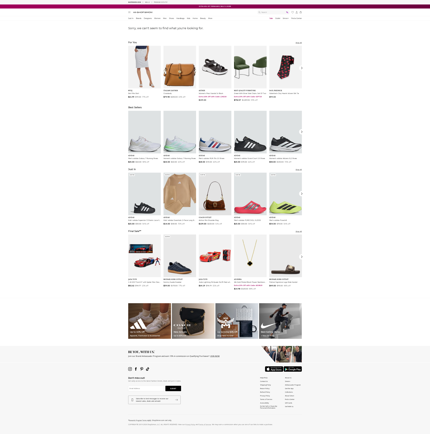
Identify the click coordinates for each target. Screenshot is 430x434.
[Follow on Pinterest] (142, 370)
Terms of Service (266, 399)
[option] (144, 72)
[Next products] (301, 68)
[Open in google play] (293, 371)
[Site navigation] (129, 12)
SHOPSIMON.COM (134, 2)
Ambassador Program (293, 385)
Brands (138, 18)
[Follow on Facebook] (136, 370)
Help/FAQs (264, 378)
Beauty (203, 18)
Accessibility (264, 403)
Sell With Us (289, 406)
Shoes (171, 18)
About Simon (289, 396)
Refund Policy (265, 392)
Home (195, 18)
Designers (148, 18)
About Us (288, 378)
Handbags (180, 18)
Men (165, 18)
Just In (130, 18)
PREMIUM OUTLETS (161, 2)
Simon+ (286, 18)
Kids (188, 18)
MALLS (147, 2)
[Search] (273, 12)
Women (157, 18)
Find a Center (296, 18)
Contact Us (264, 381)
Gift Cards (288, 403)
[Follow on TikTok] (147, 370)
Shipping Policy (265, 385)
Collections (289, 392)
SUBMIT (173, 388)
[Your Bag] (301, 13)
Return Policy (265, 388)
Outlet (277, 18)
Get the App (289, 388)
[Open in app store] (274, 371)
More (210, 18)
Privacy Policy (265, 396)
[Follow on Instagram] (130, 370)
